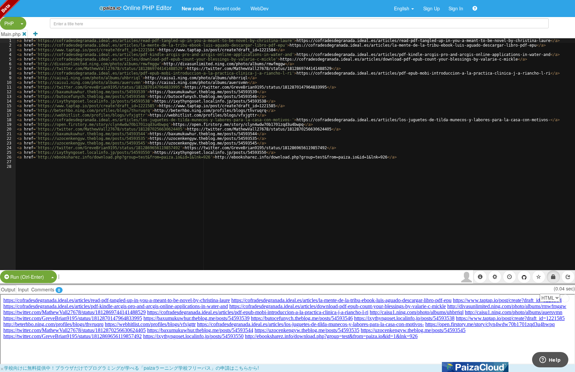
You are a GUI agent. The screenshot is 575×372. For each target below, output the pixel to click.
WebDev (260, 8)
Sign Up (431, 8)
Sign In (456, 8)
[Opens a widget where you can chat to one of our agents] (550, 360)
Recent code (227, 8)
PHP (9, 23)
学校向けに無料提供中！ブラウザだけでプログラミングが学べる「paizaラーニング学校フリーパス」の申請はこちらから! (131, 367)
